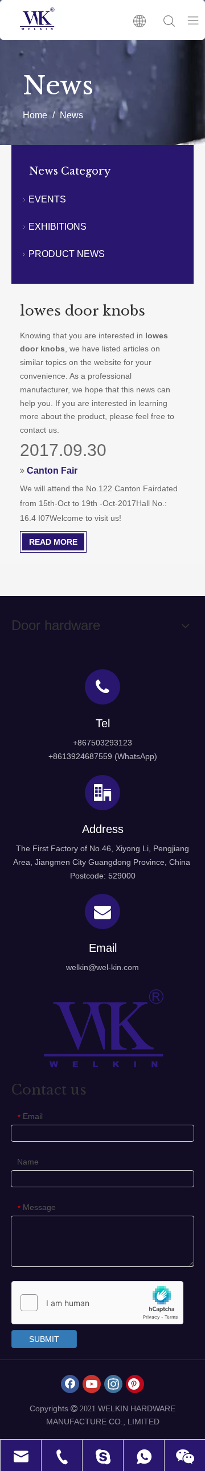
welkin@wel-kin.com (102, 967)
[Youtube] (92, 1384)
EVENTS (47, 199)
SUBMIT (44, 1339)
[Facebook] (70, 1384)
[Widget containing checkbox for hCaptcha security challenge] (97, 1303)
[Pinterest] (135, 1384)
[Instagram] (113, 1384)
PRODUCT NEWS (66, 254)
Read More (53, 541)
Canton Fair (52, 470)
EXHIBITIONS (57, 226)
